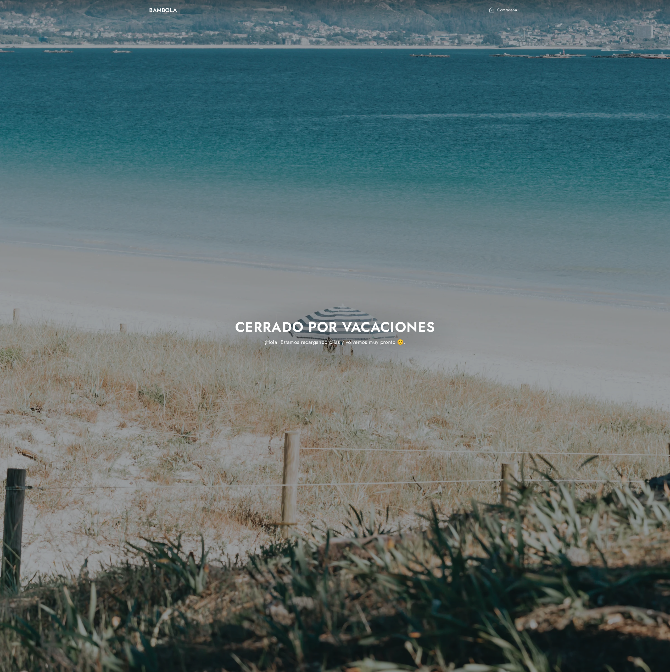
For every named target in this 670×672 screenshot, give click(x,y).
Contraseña (507, 10)
